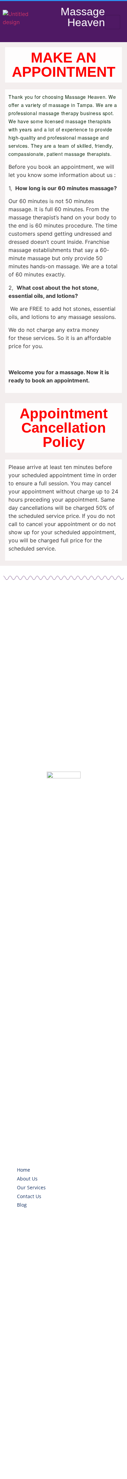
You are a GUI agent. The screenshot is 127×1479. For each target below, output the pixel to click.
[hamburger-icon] (112, 22)
